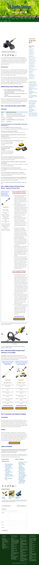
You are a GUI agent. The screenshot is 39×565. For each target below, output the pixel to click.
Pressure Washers (32, 69)
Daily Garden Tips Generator (22, 551)
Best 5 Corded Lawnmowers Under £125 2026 (8, 472)
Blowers (26, 18)
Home (3, 18)
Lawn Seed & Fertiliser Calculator (23, 542)
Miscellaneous (31, 66)
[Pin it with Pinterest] (21, 12)
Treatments (31, 77)
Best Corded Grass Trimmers (13, 547)
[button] (37, 20)
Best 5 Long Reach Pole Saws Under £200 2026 (9, 476)
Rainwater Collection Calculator (32, 545)
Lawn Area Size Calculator (33, 537)
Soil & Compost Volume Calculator (32, 555)
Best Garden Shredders (14, 556)
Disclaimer (3, 545)
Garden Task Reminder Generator (23, 545)
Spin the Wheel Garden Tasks (23, 538)
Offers (10, 20)
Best (6, 18)
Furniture (30, 54)
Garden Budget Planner (23, 543)
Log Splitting (31, 65)
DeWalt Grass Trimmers (9, 500)
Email (3, 524)
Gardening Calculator (23, 540)
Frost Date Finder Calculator (31, 552)
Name (3, 522)
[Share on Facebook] (13, 12)
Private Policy (4, 544)
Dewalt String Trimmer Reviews (21, 500)
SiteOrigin (25, 563)
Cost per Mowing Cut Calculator (23, 553)
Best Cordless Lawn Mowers (14, 538)
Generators (31, 56)
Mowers (9, 18)
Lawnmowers (31, 62)
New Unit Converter (4, 540)
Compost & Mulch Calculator (31, 543)
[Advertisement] (19, 31)
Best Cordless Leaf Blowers (13, 554)
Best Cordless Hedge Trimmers (14, 551)
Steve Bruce (11, 52)
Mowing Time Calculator (32, 539)
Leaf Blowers (31, 63)
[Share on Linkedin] (23, 12)
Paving (33, 18)
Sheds (30, 72)
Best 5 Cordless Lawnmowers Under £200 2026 (8, 468)
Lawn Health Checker (23, 558)
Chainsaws (22, 18)
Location (3, 548)
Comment (3, 512)
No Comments (15, 52)
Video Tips (31, 78)
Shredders (30, 74)
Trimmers (13, 18)
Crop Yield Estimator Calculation (32, 548)
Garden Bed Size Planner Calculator (32, 558)
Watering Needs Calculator (23, 549)
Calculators (5, 20)
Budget (30, 18)
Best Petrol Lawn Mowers (14, 542)
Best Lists (30, 48)
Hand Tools (31, 59)
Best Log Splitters (13, 557)
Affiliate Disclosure (4, 546)
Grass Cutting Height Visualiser (23, 557)
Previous (2, 334)
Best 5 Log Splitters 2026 (33, 115)
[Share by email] (26, 12)
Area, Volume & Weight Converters (32, 541)
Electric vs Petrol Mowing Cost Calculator (23, 560)
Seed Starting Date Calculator (31, 550)
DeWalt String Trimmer (14, 500)
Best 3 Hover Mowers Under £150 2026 (32, 103)
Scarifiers (30, 71)
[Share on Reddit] (18, 12)
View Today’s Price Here (20, 119)
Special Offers (31, 75)
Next (26, 334)
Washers (17, 18)
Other (1, 20)
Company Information (5, 541)
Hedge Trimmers (31, 60)
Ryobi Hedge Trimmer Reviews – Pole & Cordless (22, 476)
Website (3, 527)
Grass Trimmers (31, 57)
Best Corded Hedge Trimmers (14, 549)
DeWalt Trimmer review (8, 501)
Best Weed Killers (13, 558)
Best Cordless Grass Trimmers (14, 544)
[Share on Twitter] (16, 12)
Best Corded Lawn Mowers (15, 540)
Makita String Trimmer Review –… (22, 505)
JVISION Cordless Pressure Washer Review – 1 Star (22, 482)
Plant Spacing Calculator (32, 553)
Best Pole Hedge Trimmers (15, 552)
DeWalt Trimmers (13, 501)
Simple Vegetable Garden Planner (23, 548)
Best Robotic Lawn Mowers (15, 541)
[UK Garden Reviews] (19, 6)
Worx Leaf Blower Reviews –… (6, 505)
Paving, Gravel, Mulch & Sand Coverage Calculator (32, 560)
